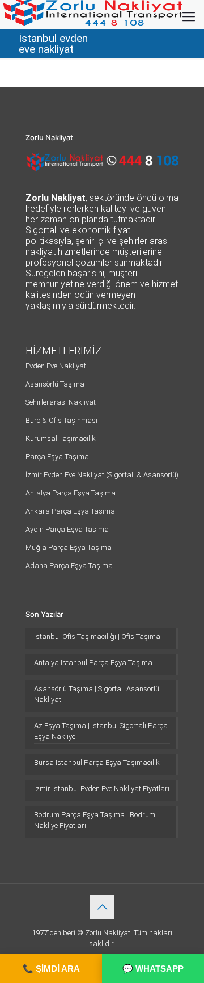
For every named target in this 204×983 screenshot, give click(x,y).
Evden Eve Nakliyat (56, 366)
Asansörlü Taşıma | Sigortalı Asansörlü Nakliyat (96, 694)
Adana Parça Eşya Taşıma (69, 565)
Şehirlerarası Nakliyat (61, 402)
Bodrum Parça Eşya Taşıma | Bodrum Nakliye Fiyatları (94, 820)
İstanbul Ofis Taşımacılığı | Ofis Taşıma (97, 636)
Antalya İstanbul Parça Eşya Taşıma (93, 662)
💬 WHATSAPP (153, 968)
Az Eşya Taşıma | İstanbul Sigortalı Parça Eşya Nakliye (101, 731)
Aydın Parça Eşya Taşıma (67, 529)
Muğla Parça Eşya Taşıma (69, 547)
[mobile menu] (188, 17)
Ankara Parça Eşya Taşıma (70, 511)
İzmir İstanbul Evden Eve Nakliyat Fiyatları (101, 788)
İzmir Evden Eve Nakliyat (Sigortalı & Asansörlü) (102, 475)
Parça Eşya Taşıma (57, 456)
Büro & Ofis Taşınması (61, 420)
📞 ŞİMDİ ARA (51, 968)
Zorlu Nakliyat (107, 933)
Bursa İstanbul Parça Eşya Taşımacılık (97, 762)
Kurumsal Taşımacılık (61, 438)
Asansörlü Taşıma (55, 384)
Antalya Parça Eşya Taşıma (71, 493)
